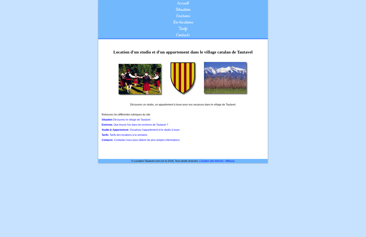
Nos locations (183, 22)
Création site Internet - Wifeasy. (217, 161)
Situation (183, 10)
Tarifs (183, 29)
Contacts (183, 35)
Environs (183, 16)
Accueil (183, 3)
